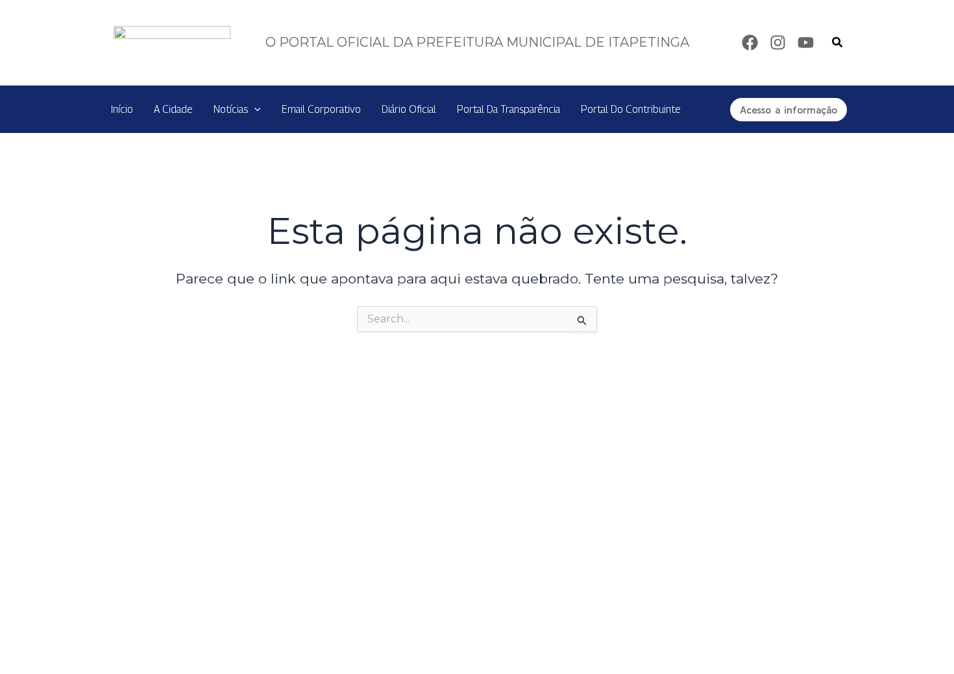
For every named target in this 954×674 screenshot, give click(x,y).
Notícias (231, 109)
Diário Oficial (409, 109)
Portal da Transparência (508, 109)
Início (122, 109)
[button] (838, 42)
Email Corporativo (321, 109)
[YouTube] (805, 42)
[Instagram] (777, 42)
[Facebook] (750, 42)
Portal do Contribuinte (631, 109)
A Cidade (173, 109)
